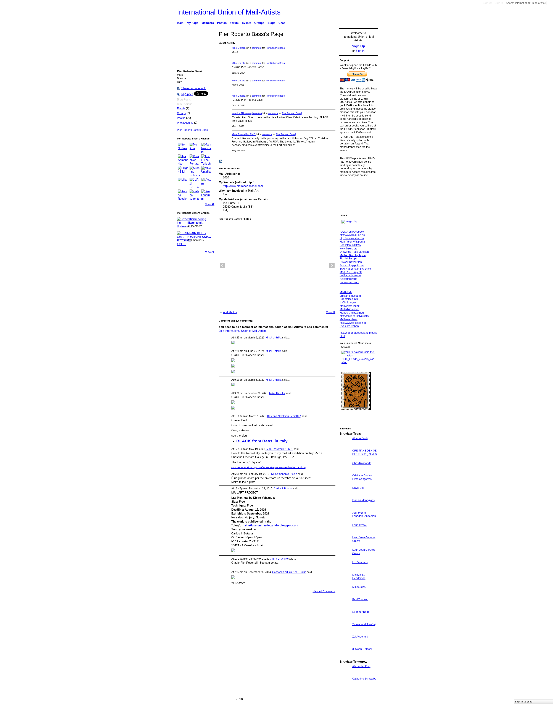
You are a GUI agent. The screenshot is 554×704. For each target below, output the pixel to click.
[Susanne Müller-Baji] (345, 632)
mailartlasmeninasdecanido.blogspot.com (270, 525)
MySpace (187, 94)
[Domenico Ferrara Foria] (195, 159)
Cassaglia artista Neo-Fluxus (289, 572)
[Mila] (183, 183)
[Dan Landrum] (206, 194)
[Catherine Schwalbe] (345, 686)
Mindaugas (359, 587)
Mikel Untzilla (238, 48)
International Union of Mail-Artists (229, 12)
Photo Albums (185, 122)
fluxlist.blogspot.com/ (352, 265)
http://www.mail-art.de (352, 234)
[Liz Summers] (345, 570)
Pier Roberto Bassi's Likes (192, 129)
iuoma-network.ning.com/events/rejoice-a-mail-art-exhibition (268, 467)
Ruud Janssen (208, 699)
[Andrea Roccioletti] (183, 194)
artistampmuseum (350, 295)
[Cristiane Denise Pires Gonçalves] (345, 483)
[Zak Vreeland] (345, 644)
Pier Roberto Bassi (275, 48)
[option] (277, 265)
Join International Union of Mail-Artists (243, 330)
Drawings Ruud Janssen (354, 251)
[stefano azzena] (195, 194)
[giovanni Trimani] (345, 657)
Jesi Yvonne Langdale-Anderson (364, 514)
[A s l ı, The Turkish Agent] (206, 159)
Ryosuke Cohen (349, 326)
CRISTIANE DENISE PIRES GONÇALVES (364, 452)
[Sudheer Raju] (345, 619)
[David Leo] (345, 495)
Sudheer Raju (360, 611)
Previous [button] (222, 265)
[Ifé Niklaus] (183, 148)
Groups (181, 113)
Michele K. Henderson (359, 576)
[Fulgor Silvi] (183, 171)
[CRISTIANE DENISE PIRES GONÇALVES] (345, 458)
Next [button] (332, 265)
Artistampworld (348, 278)
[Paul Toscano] (345, 607)
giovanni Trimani (362, 649)
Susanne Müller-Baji (364, 624)
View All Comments (324, 591)
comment (256, 48)
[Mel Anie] (195, 148)
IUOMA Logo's (348, 302)
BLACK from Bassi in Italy (262, 441)
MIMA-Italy (346, 292)
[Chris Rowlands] (345, 471)
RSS (221, 161)
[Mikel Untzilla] (206, 171)
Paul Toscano (360, 599)
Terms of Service (368, 699)
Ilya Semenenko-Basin (284, 474)
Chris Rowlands (361, 463)
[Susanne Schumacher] (195, 171)
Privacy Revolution (351, 262)
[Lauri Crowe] (345, 533)
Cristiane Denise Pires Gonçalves (362, 477)
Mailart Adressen (349, 309)
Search (550, 3)
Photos (181, 118)
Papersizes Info (349, 299)
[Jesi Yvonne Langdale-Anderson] (345, 520)
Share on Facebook (193, 88)
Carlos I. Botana (283, 488)
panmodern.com (349, 282)
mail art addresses (350, 275)
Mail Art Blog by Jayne (353, 255)
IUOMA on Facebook (352, 231)
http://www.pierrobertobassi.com (243, 186)
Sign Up (487, 3)
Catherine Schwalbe (364, 678)
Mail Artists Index (349, 305)
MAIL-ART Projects (351, 272)
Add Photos (230, 312)
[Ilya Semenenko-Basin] (183, 159)
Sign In (499, 3)
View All (209, 204)
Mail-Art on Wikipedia (352, 241)
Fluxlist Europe (348, 258)
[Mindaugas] (345, 595)
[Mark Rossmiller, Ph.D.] (206, 148)
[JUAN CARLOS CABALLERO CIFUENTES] (195, 183)
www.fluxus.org (349, 248)
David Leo (358, 487)
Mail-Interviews (349, 319)
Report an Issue (346, 699)
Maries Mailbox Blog (352, 312)
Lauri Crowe (359, 525)
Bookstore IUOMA (350, 245)
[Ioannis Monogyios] (345, 508)
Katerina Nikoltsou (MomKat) (247, 113)
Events (181, 108)
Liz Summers (360, 562)
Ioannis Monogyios (363, 500)
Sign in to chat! (524, 701)
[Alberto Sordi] (345, 446)
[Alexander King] (345, 674)
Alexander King (361, 666)
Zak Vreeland (360, 636)
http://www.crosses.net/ (353, 322)
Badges (329, 699)
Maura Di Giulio (278, 558)
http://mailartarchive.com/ (354, 315)
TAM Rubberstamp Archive (355, 268)
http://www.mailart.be (352, 238)
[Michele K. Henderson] (345, 582)
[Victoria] (206, 183)
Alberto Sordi (360, 438)
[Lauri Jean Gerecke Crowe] (345, 545)
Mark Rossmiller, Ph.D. (244, 134)
